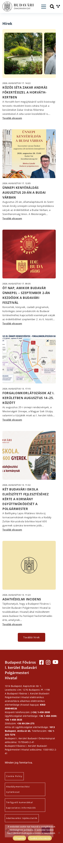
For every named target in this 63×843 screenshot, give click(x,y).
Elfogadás (19, 838)
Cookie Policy (14, 776)
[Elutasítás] (59, 832)
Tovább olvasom (12, 118)
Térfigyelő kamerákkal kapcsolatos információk (21, 805)
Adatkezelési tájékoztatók (21, 818)
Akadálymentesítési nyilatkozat (18, 789)
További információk (39, 838)
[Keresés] (52, 6)
